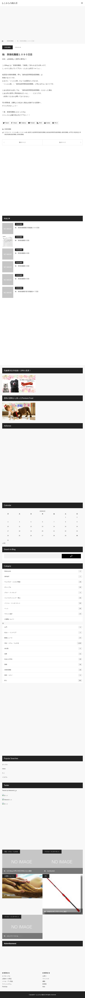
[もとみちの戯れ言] (39, 3)
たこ (3, 773)
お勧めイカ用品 (7, 978)
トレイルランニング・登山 (42, 598)
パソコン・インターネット (42, 603)
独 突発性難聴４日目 (22, 266)
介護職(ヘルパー (9, 619)
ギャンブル (42, 587)
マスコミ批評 (42, 614)
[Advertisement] (42, 22)
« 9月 (3, 543)
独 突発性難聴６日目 (22, 253)
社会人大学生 (42, 659)
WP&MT (42, 576)
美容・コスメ (42, 675)
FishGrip (4, 986)
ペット (42, 608)
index (4, 769)
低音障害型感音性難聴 (39, 132)
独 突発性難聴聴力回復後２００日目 (27, 227)
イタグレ (5, 777)
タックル (5, 764)
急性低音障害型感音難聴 (53, 132)
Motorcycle (42, 571)
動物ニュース (42, 638)
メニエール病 (23, 132)
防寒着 (44, 984)
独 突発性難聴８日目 (22, 279)
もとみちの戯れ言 (41, 994)
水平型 (71, 132)
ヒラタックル (6, 976)
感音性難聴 (65, 132)
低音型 (30, 132)
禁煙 (42, 664)
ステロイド (7, 132)
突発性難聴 (7, 47)
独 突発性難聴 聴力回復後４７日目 (26, 291)
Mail (43, 986)
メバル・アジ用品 (7, 981)
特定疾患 (76, 132)
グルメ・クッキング (42, 592)
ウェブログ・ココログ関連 (42, 582)
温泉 (42, 654)
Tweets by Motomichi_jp (9, 790)
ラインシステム (7, 984)
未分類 (42, 648)
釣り (42, 680)
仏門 (42, 627)
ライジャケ (45, 978)
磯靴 (43, 981)
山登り (44, 976)
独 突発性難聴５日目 (22, 240)
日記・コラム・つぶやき (42, 643)
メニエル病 (15, 132)
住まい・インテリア (42, 632)
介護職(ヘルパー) (9, 876)
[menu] (82, 3)
